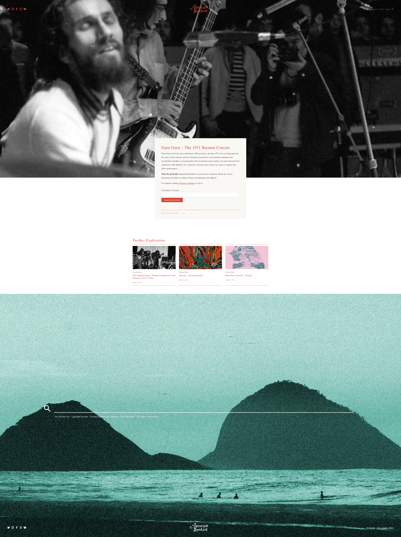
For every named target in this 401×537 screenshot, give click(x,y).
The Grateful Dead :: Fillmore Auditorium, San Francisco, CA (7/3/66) (154, 276)
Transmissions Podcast (99, 416)
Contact (381, 9)
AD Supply (141, 416)
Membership (367, 9)
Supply (387, 9)
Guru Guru (184, 213)
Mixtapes (115, 416)
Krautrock (192, 213)
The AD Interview (62, 416)
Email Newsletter (127, 416)
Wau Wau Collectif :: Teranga (238, 275)
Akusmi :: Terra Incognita (191, 275)
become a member (187, 183)
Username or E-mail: (170, 190)
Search (393, 9)
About (375, 9)
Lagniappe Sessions (80, 416)
